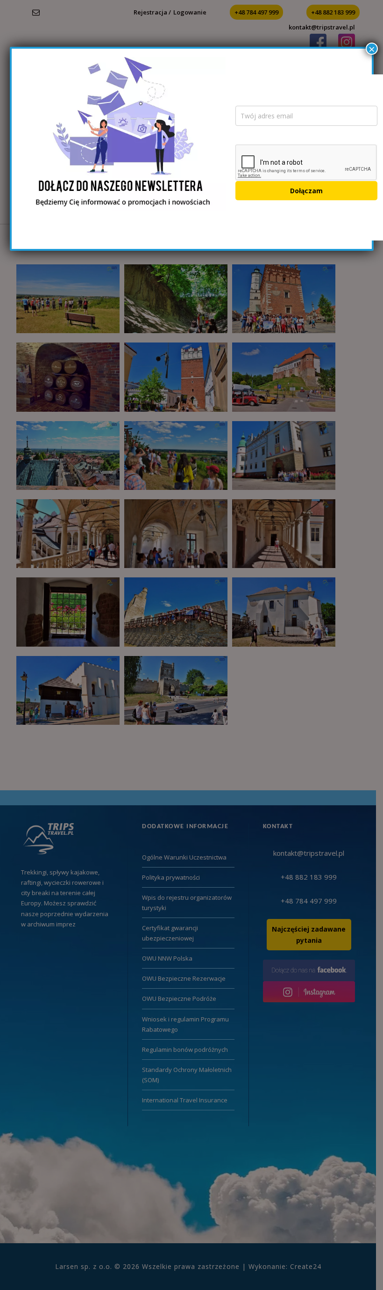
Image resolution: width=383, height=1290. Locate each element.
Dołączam (306, 190)
